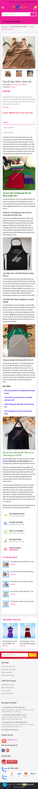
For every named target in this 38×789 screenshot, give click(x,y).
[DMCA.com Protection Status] (28, 784)
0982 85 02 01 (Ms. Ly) (14, 726)
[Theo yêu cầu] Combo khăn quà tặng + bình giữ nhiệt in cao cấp (22, 572)
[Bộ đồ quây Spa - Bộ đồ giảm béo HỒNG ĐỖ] (28, 631)
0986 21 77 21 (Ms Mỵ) (14, 711)
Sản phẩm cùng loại (12, 619)
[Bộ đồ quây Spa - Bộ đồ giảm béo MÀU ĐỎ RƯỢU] (10, 631)
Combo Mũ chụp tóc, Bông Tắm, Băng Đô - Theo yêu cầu (22, 582)
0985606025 (13, 550)
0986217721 (13, 740)
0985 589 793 (13, 113)
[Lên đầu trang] (36, 785)
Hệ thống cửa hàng (31, 2)
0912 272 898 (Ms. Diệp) (14, 719)
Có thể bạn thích (9, 557)
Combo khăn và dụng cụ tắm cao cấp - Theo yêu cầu (22, 601)
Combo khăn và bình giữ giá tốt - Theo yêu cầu (22, 591)
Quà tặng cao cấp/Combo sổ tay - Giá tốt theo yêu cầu (22, 562)
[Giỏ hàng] (36, 8)
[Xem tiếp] (5, 107)
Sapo (23, 787)
